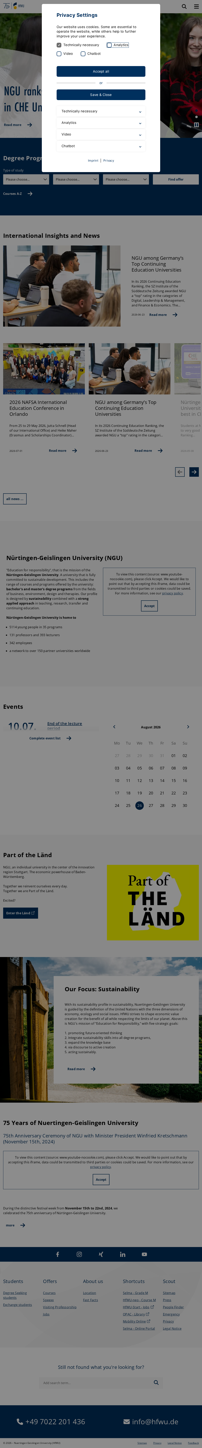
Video (68, 54)
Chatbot (94, 54)
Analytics (121, 45)
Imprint (93, 160)
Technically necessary (81, 45)
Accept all (101, 71)
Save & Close (101, 95)
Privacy (108, 160)
